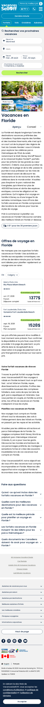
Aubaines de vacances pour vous (14, 586)
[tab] (16, 126)
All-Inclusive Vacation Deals (22, 557)
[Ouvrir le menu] (41, 9)
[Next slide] (40, 93)
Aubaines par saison (9, 592)
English (6, 664)
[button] (22, 92)
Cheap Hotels (22, 569)
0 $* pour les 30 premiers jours (22, 225)
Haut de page (22, 631)
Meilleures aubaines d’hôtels (13, 604)
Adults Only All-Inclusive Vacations (22, 565)
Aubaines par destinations (12, 598)
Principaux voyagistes (10, 616)
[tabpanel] (22, 179)
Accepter (22, 701)
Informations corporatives (12, 622)
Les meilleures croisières (11, 610)
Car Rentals (22, 561)
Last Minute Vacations (22, 573)
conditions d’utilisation (13, 689)
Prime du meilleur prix (29, 3)
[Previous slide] (4, 93)
